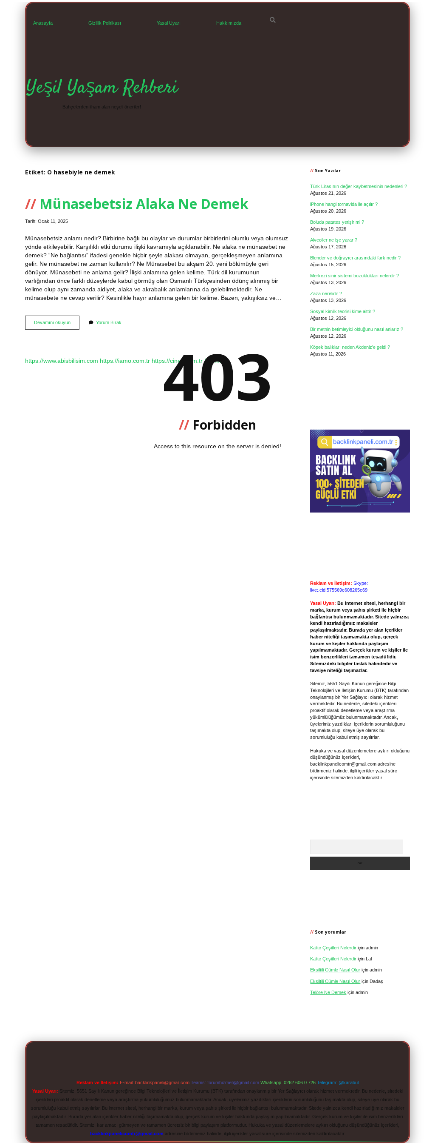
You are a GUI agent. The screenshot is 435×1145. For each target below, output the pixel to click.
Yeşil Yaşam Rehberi (102, 88)
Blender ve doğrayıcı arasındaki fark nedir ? (355, 257)
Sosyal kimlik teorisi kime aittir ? (342, 311)
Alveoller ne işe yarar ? (333, 239)
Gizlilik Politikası (104, 23)
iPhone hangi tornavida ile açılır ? (344, 204)
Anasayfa (43, 23)
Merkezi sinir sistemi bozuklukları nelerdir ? (354, 275)
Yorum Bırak (108, 322)
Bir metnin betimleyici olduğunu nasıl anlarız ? (356, 329)
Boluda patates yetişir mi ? (337, 222)
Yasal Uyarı (169, 23)
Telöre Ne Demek (328, 992)
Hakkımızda (228, 23)
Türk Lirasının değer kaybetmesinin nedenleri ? (358, 186)
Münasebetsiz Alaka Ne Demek (144, 203)
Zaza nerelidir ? (326, 293)
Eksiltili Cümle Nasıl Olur (335, 969)
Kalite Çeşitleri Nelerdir (333, 947)
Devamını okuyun (56, 324)
